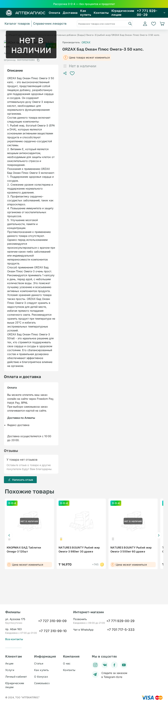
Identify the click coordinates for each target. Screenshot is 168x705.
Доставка (70, 12)
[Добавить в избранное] (72, 73)
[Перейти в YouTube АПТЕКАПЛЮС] (123, 664)
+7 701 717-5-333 (121, 630)
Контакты (101, 12)
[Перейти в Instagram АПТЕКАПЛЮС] (95, 664)
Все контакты (14, 639)
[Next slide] (158, 535)
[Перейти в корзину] (162, 23)
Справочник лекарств (49, 23)
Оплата (54, 12)
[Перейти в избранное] (153, 23)
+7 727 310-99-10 (53, 631)
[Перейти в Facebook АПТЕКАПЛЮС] (114, 664)
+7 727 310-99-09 (52, 621)
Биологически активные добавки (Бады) (60, 35)
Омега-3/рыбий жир (98, 35)
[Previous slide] (9, 535)
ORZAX (86, 42)
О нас (67, 663)
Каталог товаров (17, 23)
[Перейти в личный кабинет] (145, 23)
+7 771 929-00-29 (120, 621)
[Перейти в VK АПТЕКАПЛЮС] (104, 664)
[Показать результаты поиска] (130, 23)
